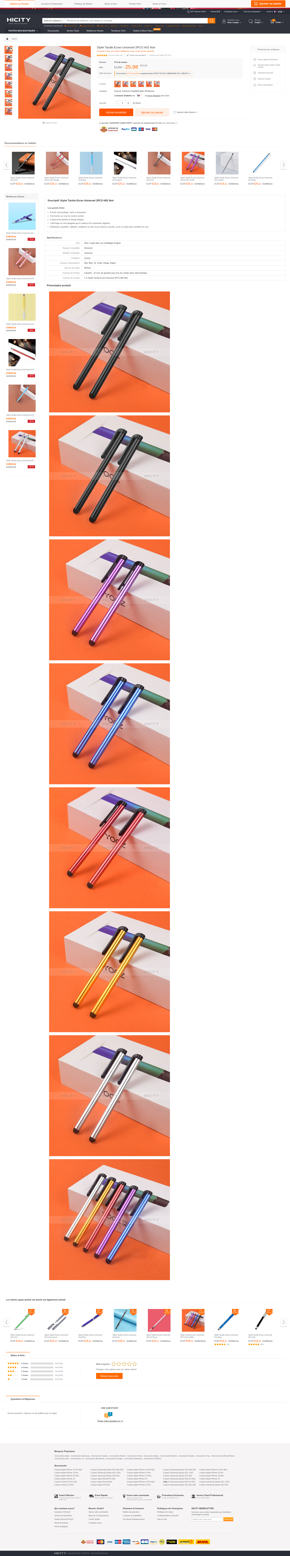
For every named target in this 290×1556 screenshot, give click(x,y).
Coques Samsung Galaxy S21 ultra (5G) (179, 1485)
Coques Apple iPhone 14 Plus (139, 1476)
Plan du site (162, 1519)
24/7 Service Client (198, 12)
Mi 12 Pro (114, 26)
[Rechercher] (211, 20)
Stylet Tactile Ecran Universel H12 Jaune (23, 324)
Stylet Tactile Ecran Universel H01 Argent (226, 179)
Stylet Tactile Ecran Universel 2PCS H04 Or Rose (26, 279)
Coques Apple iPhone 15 (64, 1479)
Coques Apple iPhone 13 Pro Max (213, 1470)
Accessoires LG (77, 1459)
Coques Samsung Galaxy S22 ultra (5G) (179, 1470)
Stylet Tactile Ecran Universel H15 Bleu (22, 415)
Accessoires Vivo (203, 1456)
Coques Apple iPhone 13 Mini (211, 1476)
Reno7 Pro (148, 26)
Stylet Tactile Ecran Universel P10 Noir (260, 1336)
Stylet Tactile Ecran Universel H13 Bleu (260, 179)
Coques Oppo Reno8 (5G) (101, 1482)
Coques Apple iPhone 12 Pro (139, 1485)
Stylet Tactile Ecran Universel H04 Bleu (90, 1336)
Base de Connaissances (99, 1516)
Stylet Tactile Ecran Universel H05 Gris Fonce (56, 1336)
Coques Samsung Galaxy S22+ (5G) (178, 1473)
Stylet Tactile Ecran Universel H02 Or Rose (158, 1336)
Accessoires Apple (61, 1456)
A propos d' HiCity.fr (62, 1512)
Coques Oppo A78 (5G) (100, 1485)
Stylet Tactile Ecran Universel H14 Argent (124, 179)
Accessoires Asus (62, 1459)
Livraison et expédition (132, 1516)
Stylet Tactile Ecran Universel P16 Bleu (226, 1336)
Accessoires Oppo (151, 1456)
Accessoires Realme (168, 1456)
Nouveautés (53, 30)
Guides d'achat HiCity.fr (63, 1519)
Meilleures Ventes (95, 30)
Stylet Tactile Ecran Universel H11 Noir (22, 179)
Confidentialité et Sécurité (167, 1516)
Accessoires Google (114, 1459)
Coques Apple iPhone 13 (209, 1479)
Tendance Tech (118, 30)
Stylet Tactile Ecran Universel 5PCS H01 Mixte (192, 1336)
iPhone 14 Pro (72, 26)
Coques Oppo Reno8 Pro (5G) (103, 1479)
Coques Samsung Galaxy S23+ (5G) (106, 1473)
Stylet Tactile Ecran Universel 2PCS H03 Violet (192, 179)
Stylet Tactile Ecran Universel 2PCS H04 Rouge (56, 179)
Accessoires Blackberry (95, 1459)
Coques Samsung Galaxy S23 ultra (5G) (107, 1470)
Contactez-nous (95, 1523)
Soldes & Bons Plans (143, 30)
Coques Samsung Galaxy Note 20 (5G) (179, 1482)
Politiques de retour (165, 1512)
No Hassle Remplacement (134, 1519)
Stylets (14, 39)
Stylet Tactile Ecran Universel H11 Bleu (22, 233)
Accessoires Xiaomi (118, 1456)
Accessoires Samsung (80, 1456)
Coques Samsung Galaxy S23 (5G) (105, 1476)
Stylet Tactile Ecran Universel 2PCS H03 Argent (25, 461)
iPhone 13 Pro (136, 26)
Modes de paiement (131, 1512)
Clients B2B (215, 12)
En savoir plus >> (170, 123)
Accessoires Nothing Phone (222, 1456)
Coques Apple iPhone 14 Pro (139, 1473)
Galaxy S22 (159, 26)
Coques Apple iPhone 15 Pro (66, 1473)
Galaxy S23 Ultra (88, 26)
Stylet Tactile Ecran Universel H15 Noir (158, 179)
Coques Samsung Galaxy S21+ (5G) (214, 1482)
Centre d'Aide (94, 1519)
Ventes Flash (73, 30)
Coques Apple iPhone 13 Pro (211, 1473)
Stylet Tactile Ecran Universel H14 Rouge (23, 370)
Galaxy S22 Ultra (173, 26)
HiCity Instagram (61, 1526)
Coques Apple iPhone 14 (137, 1479)
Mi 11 (201, 26)
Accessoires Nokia (186, 1456)
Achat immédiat (116, 112)
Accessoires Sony (134, 1456)
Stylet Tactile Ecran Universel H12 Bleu (90, 179)
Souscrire (228, 1519)
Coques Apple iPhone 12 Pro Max (141, 1482)
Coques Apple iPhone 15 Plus (66, 1476)
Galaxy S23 (103, 26)
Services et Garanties (63, 1516)
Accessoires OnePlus (152, 1459)
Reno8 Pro (125, 26)
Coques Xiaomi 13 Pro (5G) (65, 1482)
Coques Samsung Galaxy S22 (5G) (177, 1476)
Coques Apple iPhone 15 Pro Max (68, 1470)
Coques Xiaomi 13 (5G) (64, 1485)
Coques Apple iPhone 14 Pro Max (141, 1470)
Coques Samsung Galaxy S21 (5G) (213, 1485)
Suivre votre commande (98, 1512)
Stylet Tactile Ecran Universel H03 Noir (124, 1336)
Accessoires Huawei (99, 1456)
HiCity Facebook (61, 1523)
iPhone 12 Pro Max (189, 26)
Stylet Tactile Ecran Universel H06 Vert (22, 1336)
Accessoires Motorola (133, 1459)
